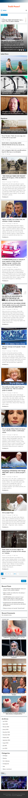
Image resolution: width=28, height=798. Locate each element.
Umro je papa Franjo (7, 513)
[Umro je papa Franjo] (14, 502)
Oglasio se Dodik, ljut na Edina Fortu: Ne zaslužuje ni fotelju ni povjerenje (13, 220)
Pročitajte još (4, 197)
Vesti (4, 34)
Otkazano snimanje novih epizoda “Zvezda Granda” (14, 608)
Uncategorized (6, 763)
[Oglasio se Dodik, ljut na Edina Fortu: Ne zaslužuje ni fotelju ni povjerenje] (14, 209)
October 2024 (6, 737)
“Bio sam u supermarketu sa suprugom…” (13, 113)
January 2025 (5, 729)
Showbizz (5, 758)
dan (3, 139)
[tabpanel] (14, 38)
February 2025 (6, 726)
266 (15, 574)
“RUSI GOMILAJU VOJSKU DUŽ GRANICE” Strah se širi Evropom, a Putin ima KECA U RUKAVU (14, 177)
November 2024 (6, 735)
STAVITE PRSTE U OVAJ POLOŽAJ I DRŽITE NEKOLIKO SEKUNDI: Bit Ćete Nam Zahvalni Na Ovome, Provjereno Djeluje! (13, 144)
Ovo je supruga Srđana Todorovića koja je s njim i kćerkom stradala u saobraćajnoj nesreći (13, 430)
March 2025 (5, 724)
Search (3, 578)
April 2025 (5, 721)
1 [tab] (19, 50)
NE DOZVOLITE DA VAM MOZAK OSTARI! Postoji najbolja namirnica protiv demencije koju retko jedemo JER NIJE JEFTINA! (14, 305)
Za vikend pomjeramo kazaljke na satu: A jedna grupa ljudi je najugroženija (13, 72)
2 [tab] (21, 50)
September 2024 (6, 740)
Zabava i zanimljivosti (7, 769)
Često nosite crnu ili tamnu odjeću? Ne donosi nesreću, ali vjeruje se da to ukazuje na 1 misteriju (14, 551)
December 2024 (6, 732)
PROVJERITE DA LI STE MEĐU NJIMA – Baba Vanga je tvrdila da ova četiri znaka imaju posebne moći (13, 93)
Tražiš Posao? (14, 6)
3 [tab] (23, 50)
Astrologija (5, 755)
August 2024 (5, 743)
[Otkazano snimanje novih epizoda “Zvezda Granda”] (14, 336)
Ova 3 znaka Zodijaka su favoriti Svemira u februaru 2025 (14, 783)
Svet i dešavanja (6, 128)
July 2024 (5, 745)
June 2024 (5, 748)
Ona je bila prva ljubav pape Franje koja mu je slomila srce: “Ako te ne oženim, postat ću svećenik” (13, 388)
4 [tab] (25, 50)
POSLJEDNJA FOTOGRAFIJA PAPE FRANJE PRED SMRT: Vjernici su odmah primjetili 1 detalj (13, 472)
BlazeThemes (19, 795)
